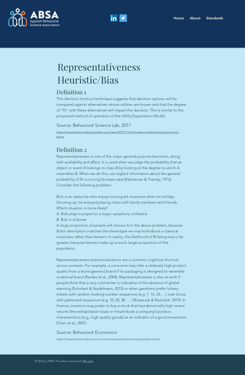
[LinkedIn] (114, 18)
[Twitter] (123, 18)
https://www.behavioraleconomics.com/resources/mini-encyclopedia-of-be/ (108, 339)
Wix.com (88, 361)
